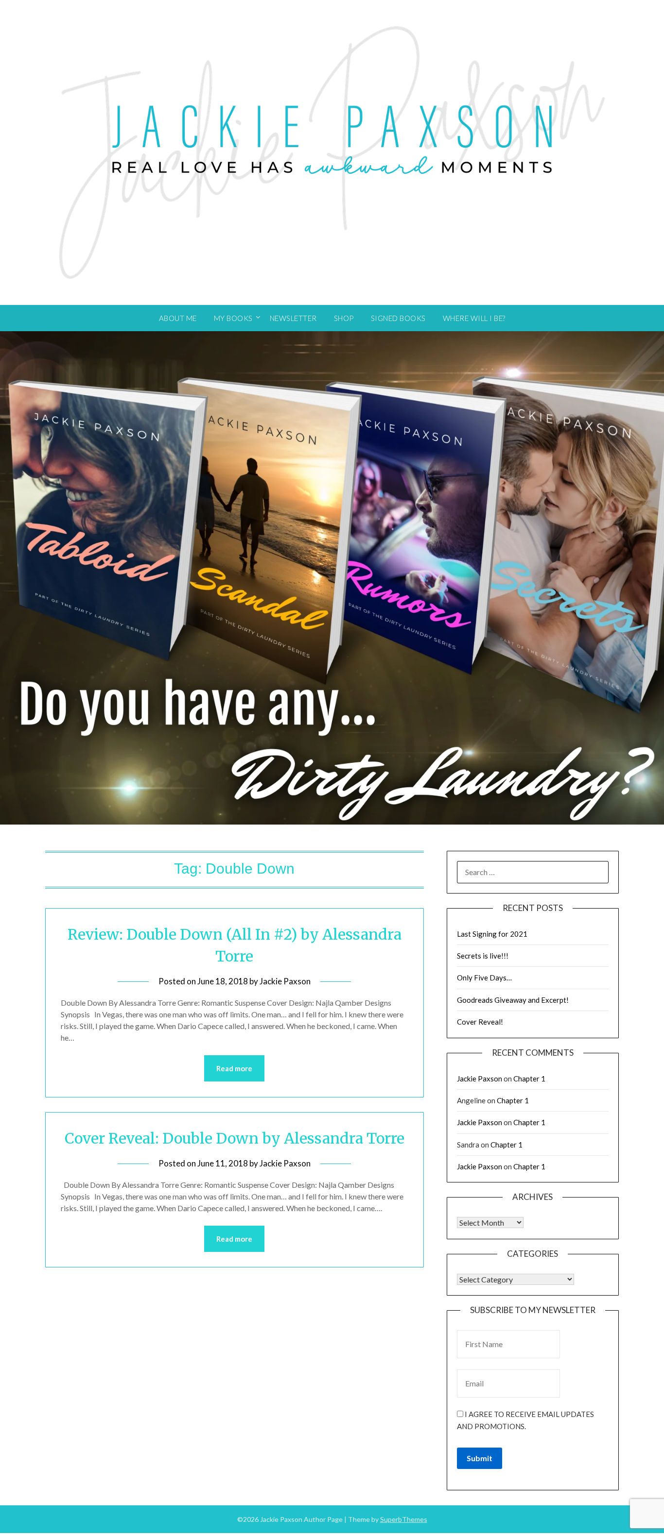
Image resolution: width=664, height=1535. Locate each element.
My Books (233, 318)
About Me (178, 318)
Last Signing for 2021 (492, 933)
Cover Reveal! (480, 1021)
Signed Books (398, 318)
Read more (234, 1068)
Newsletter (293, 318)
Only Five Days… (484, 977)
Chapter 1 (529, 1078)
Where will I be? (474, 318)
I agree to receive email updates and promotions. (525, 1420)
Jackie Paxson (285, 981)
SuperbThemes (403, 1519)
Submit (479, 1458)
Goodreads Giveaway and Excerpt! (513, 999)
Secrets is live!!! (482, 955)
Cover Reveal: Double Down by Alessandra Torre (234, 1138)
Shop (344, 318)
